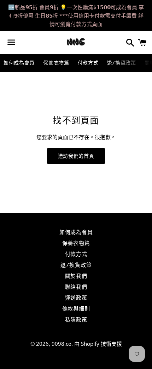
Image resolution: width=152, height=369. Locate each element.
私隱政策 (76, 320)
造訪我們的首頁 (76, 156)
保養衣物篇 (56, 62)
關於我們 (76, 276)
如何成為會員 (19, 62)
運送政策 (76, 298)
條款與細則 (76, 309)
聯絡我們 (76, 287)
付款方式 (88, 62)
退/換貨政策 (121, 62)
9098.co (61, 343)
